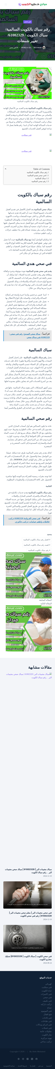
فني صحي (27, 22)
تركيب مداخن (46, 1041)
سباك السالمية (40, 178)
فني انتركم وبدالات (44, 1025)
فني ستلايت (47, 987)
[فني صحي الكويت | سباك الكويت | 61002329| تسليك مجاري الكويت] (27, 938)
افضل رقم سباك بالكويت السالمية (36, 540)
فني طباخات (46, 1021)
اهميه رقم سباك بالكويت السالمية (37, 545)
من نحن (40, 1066)
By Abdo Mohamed (37, 1052)
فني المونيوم (46, 1011)
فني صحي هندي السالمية (36, 175)
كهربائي (48, 984)
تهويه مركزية (46, 1038)
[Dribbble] (23, 1059)
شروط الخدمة (22, 1066)
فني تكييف (47, 1001)
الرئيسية (49, 1066)
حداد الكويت (47, 991)
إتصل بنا (32, 1066)
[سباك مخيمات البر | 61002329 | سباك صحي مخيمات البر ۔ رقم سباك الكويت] (27, 769)
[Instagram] (28, 1059)
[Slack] (19, 1059)
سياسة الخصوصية (9, 1066)
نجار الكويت (47, 1035)
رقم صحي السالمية (38, 181)
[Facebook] (36, 1059)
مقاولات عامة (46, 1031)
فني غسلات (47, 1028)
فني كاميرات (46, 994)
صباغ (49, 1008)
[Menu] (6, 4)
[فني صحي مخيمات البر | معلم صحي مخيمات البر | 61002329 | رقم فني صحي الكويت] (27, 895)
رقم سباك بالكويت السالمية (37, 172)
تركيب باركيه (46, 1004)
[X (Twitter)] (32, 1059)
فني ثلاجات (47, 1018)
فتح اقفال (47, 1014)
